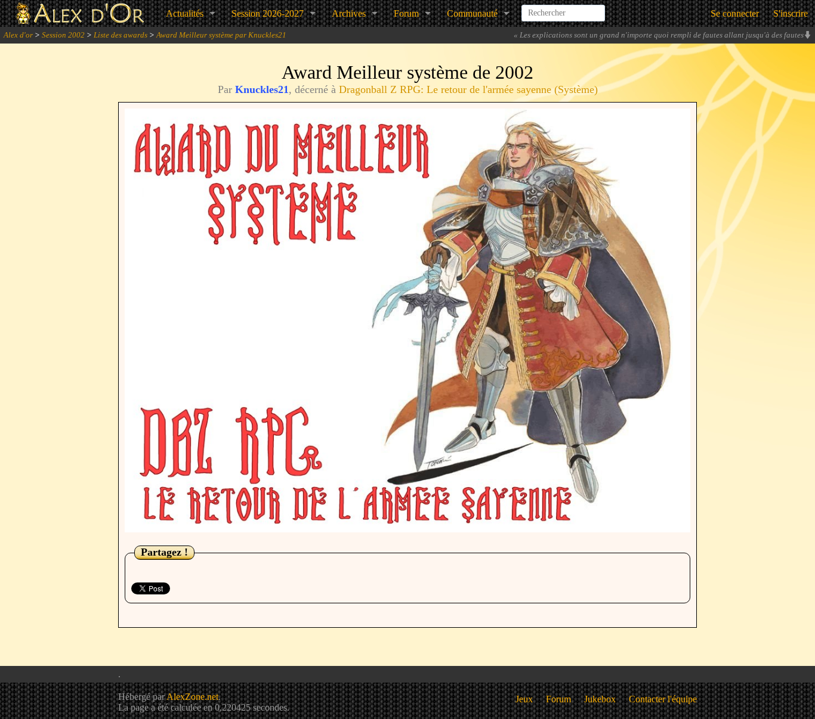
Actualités (184, 13)
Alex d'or (18, 34)
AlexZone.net (192, 697)
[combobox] (563, 8)
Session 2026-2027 (267, 13)
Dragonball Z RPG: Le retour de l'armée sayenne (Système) (468, 89)
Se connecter (735, 13)
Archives (349, 13)
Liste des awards (120, 34)
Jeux (524, 699)
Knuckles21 (262, 89)
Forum (406, 13)
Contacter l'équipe (663, 699)
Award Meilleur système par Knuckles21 (221, 34)
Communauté (472, 13)
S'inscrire (790, 13)
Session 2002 (63, 34)
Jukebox (600, 699)
